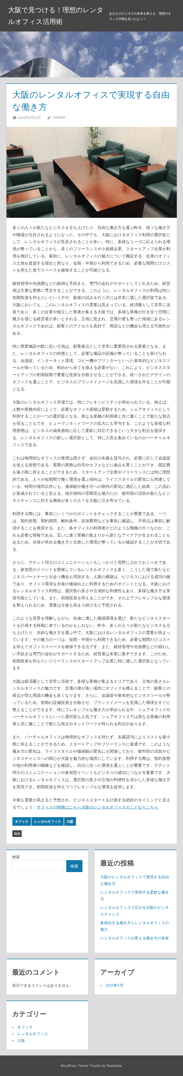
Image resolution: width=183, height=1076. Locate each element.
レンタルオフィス (47, 821)
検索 (16, 856)
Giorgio (59, 117)
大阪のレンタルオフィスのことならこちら (119, 807)
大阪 (70, 821)
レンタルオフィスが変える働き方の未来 (134, 938)
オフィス (21, 821)
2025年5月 (114, 985)
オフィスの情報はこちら (59, 807)
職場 (17, 834)
